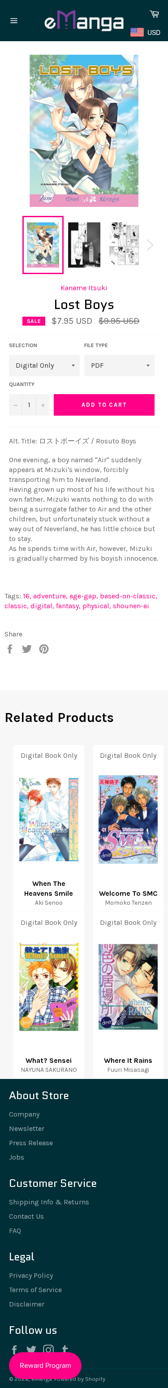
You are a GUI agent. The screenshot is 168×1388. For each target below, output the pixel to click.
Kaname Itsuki (84, 288)
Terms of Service (35, 1289)
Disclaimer (26, 1304)
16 (27, 596)
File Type (96, 345)
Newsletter (26, 1128)
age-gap (83, 596)
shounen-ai (131, 606)
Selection (23, 345)
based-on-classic (128, 596)
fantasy (68, 606)
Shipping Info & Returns (49, 1202)
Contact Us (26, 1216)
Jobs (16, 1157)
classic (16, 606)
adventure (50, 596)
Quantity (21, 384)
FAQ (15, 1230)
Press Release (31, 1143)
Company (24, 1114)
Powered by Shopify (79, 1378)
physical (96, 606)
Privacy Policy (31, 1275)
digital (42, 606)
